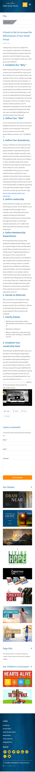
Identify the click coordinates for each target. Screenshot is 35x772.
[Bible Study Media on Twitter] (9, 756)
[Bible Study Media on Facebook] (5, 751)
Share (16, 411)
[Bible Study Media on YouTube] (9, 751)
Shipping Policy (7, 742)
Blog (5, 16)
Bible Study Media (12, 763)
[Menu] (25, 4)
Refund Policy (7, 735)
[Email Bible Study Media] (5, 756)
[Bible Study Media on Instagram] (26, 751)
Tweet (7, 411)
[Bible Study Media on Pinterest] (18, 751)
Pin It (25, 411)
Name (5, 440)
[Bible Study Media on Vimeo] (13, 751)
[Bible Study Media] (10, 6)
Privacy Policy (7, 729)
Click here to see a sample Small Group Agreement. (16, 193)
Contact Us (6, 725)
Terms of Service (8, 739)
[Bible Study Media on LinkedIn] (22, 751)
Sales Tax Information (9, 732)
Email (7, 416)
